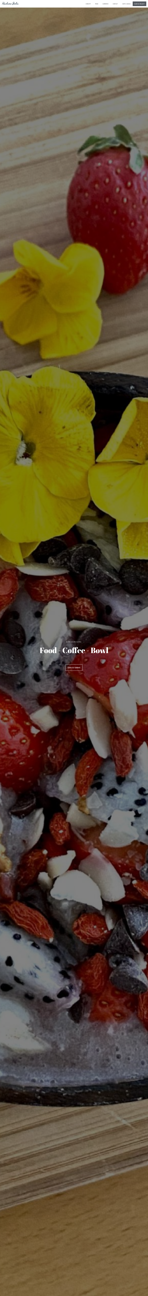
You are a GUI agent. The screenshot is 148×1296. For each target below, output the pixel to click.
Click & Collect (139, 4)
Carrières (105, 4)
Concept (88, 4)
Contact (115, 4)
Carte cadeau (126, 4)
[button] (74, 667)
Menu (96, 4)
